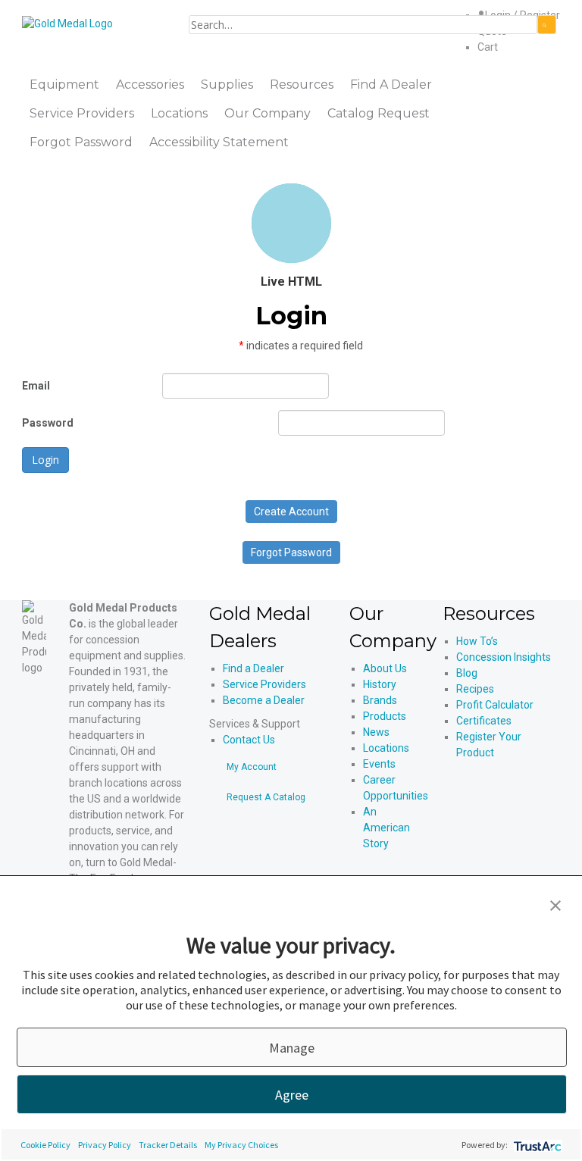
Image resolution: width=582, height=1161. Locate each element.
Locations (386, 748)
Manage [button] (291, 1047)
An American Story (386, 828)
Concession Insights (503, 657)
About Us (385, 668)
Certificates (484, 721)
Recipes (475, 689)
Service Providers (264, 684)
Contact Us (249, 740)
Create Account (291, 511)
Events (379, 764)
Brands (380, 700)
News (376, 732)
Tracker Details (168, 1144)
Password (48, 423)
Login (45, 459)
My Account (252, 767)
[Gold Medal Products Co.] (67, 23)
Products (384, 716)
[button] (555, 904)
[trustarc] (536, 1144)
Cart (487, 47)
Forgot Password (291, 552)
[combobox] (363, 24)
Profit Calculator (495, 705)
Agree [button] (291, 1094)
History (379, 684)
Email (36, 386)
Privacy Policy (104, 1144)
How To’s (477, 641)
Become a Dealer (264, 700)
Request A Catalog (266, 797)
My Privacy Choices (241, 1144)
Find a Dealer (253, 668)
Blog (466, 673)
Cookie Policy (45, 1144)
